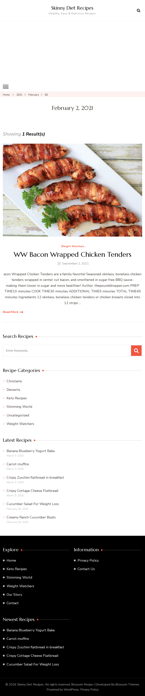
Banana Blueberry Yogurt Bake (31, 451)
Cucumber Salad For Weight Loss (33, 504)
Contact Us (86, 569)
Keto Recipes (17, 398)
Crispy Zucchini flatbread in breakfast (35, 477)
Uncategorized (18, 415)
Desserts (13, 389)
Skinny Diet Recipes (72, 8)
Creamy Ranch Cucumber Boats (31, 517)
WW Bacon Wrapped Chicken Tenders (72, 254)
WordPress (71, 690)
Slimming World (19, 406)
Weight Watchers (72, 246)
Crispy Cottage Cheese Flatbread (32, 490)
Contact (13, 603)
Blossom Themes (127, 684)
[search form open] (138, 11)
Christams (14, 381)
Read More (11, 312)
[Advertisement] (72, 53)
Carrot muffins (18, 464)
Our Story (14, 594)
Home (11, 560)
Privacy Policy (88, 560)
